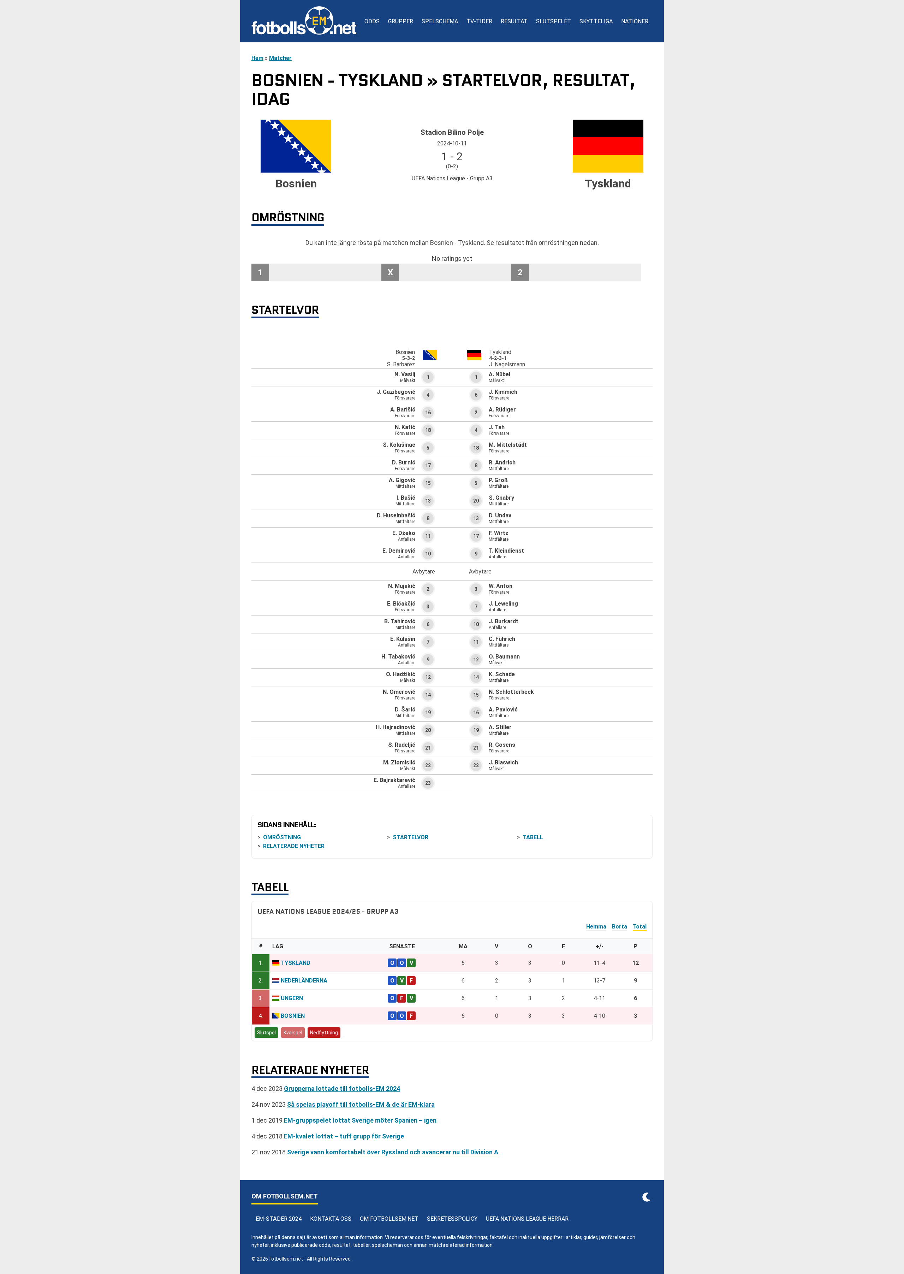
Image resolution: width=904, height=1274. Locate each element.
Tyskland (295, 963)
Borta (619, 926)
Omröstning (282, 837)
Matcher (280, 58)
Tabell (533, 837)
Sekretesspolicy (452, 1218)
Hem (257, 58)
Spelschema (440, 21)
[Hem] (303, 21)
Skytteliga (596, 21)
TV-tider (479, 21)
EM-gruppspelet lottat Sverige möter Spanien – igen (360, 1120)
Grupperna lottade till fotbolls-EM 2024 (342, 1088)
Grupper (400, 21)
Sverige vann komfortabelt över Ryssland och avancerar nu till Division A (392, 1152)
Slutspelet (553, 21)
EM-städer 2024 (279, 1218)
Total (640, 926)
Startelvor (410, 837)
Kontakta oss (330, 1218)
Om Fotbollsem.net (389, 1218)
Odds (372, 21)
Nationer (634, 21)
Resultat (514, 21)
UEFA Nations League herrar (527, 1218)
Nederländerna (304, 980)
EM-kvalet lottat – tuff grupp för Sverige (344, 1136)
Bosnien (293, 1015)
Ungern (292, 998)
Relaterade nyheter (294, 846)
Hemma (596, 926)
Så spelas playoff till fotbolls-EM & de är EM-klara (361, 1104)
